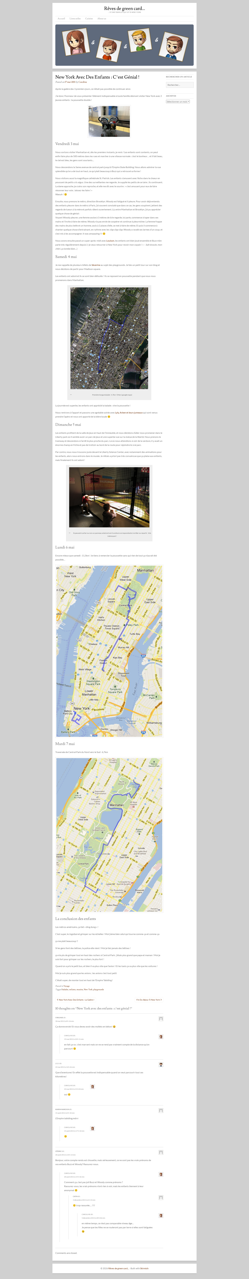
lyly (57, 1063)
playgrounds (98, 989)
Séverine (96, 265)
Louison (110, 240)
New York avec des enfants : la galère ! (76, 999)
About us (101, 18)
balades (65, 989)
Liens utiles (75, 18)
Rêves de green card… (124, 8)
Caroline (83, 82)
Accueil (61, 18)
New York (88, 989)
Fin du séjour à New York (148, 999)
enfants (72, 989)
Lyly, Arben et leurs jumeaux (129, 412)
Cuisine (89, 18)
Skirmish (144, 1268)
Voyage (67, 986)
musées (80, 989)
